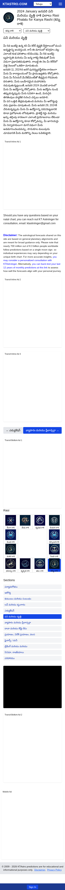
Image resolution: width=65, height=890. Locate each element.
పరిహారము (10, 658)
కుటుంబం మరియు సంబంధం (18, 598)
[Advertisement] (32, 176)
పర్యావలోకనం (11, 586)
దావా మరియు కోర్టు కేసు (16, 628)
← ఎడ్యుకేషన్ (13, 430)
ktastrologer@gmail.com (41, 223)
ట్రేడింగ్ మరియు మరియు (16, 646)
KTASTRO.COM (15, 4)
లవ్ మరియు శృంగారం (15, 604)
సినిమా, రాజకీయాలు (14, 652)
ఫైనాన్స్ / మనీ (11, 640)
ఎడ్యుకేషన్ (9, 610)
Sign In (32, 887)
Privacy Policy (54, 870)
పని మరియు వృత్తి (13, 616)
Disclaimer (39, 870)
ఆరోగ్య (8, 592)
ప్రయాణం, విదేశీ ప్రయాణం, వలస (20, 634)
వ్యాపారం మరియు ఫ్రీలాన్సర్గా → (42, 430)
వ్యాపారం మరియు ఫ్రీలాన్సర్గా (18, 622)
